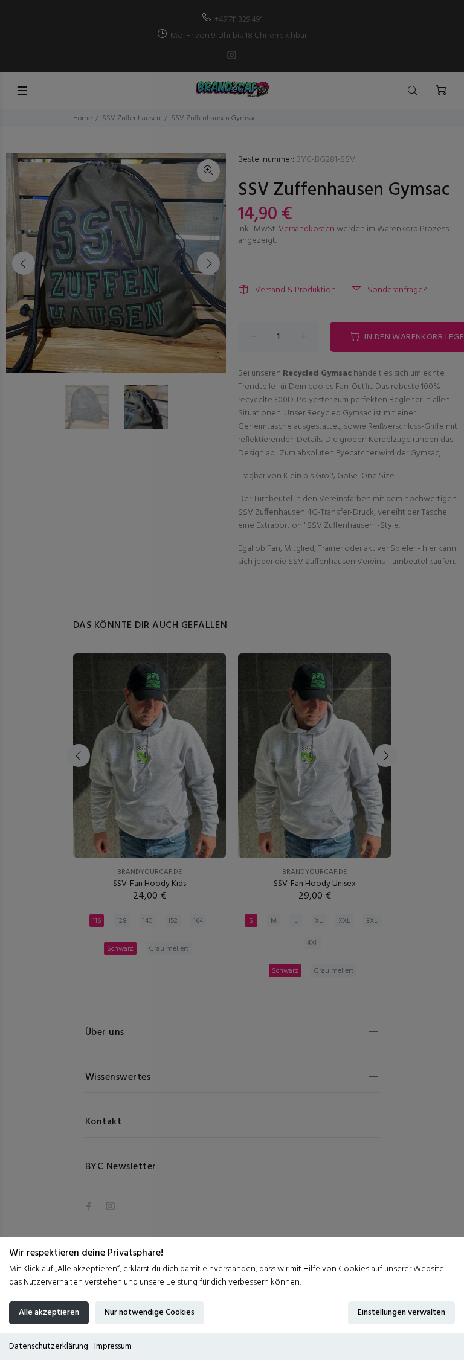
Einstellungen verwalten (401, 1313)
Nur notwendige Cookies (150, 1313)
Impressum (113, 1346)
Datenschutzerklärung (48, 1346)
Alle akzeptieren (49, 1313)
